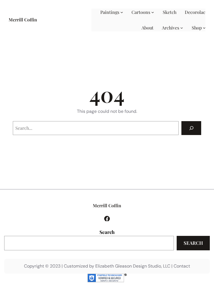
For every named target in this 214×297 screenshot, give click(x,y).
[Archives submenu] (181, 27)
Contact (182, 266)
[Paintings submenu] (121, 12)
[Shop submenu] (204, 27)
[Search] (191, 128)
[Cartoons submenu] (152, 12)
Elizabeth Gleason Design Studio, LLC (132, 266)
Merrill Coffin (23, 20)
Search (107, 232)
